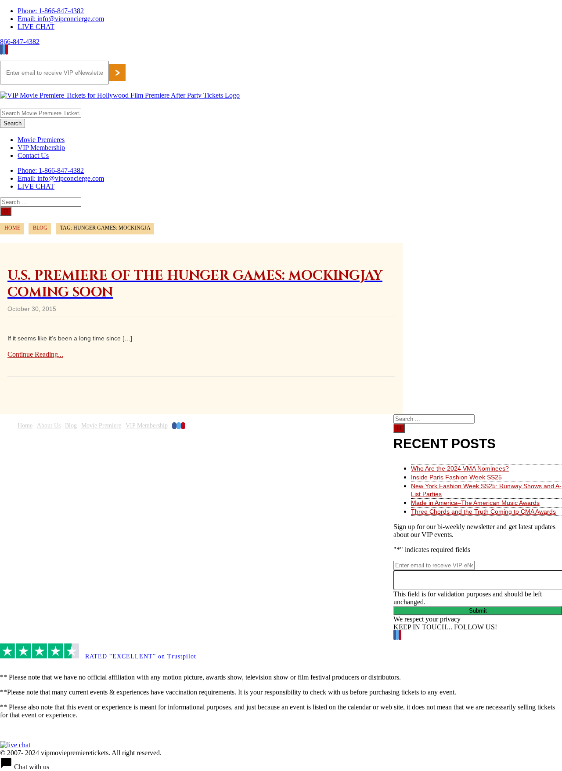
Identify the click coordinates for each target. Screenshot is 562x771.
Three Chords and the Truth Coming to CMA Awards (483, 511)
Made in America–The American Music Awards (475, 502)
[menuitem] (290, 11)
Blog (71, 425)
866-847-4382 (20, 41)
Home (25, 425)
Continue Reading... (35, 354)
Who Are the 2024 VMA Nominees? (460, 468)
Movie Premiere (101, 425)
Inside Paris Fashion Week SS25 (456, 477)
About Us (49, 425)
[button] (281, 764)
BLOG (40, 228)
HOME (12, 228)
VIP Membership (147, 425)
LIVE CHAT (36, 26)
